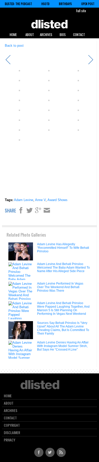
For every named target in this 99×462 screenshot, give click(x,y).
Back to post (14, 45)
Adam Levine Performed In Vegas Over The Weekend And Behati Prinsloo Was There (60, 287)
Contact (79, 34)
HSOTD (45, 4)
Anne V (40, 200)
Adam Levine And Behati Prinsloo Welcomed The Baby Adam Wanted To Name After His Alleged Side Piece (63, 267)
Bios (63, 34)
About (29, 34)
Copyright (12, 425)
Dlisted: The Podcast (18, 4)
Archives (46, 34)
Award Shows (57, 200)
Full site (81, 10)
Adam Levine (23, 200)
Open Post (87, 4)
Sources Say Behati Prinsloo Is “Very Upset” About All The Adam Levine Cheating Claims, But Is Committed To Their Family (63, 328)
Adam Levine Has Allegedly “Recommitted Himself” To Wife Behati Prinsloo (63, 247)
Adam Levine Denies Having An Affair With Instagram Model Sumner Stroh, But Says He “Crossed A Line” (63, 346)
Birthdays (65, 4)
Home (13, 34)
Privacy (9, 440)
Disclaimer (12, 432)
